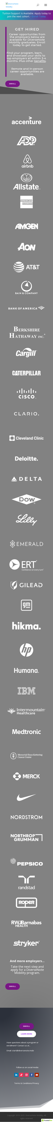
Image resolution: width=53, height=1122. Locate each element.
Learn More (26, 1034)
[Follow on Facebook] (32, 1075)
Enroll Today (39, 16)
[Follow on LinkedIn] (16, 1075)
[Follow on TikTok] (21, 1075)
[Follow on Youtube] (37, 1075)
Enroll (12, 84)
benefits (40, 61)
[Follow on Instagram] (26, 1075)
